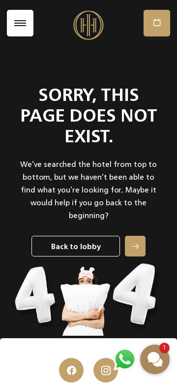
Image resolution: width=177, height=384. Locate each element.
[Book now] (154, 23)
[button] (155, 359)
